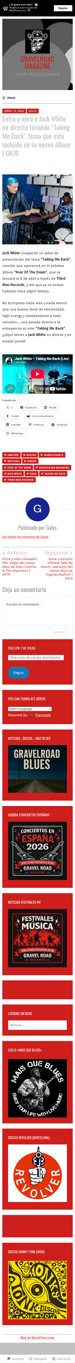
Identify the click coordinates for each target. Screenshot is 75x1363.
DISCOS (31, 455)
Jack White (15, 473)
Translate (43, 715)
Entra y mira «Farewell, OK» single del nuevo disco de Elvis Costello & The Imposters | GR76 (20, 563)
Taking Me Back (54, 473)
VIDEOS (32, 461)
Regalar (63, 8)
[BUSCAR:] (37, 1025)
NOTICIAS (13, 461)
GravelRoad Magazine (54, 467)
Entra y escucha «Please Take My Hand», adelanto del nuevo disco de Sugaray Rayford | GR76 (57, 565)
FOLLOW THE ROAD (21, 648)
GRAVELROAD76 (53, 455)
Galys (33, 111)
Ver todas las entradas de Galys (25, 537)
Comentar (59, 632)
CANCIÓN (13, 455)
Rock (33, 473)
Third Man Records (21, 480)
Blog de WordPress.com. (37, 1337)
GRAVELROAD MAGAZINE (37, 62)
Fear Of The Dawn (19, 467)
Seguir (18, 672)
